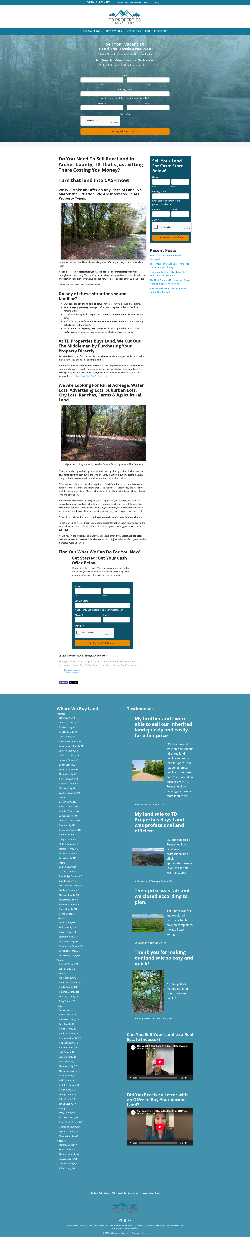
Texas (59, 1006)
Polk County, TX (66, 1080)
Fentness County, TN (69, 977)
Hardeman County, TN (70, 982)
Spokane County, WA (69, 1131)
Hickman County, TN (69, 992)
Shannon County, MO (69, 853)
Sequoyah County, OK (69, 950)
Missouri (61, 797)
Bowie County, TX (67, 1014)
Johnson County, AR (68, 760)
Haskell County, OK (68, 932)
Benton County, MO (68, 806)
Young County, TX (67, 1103)
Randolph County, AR (69, 783)
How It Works (114, 31)
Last (148, 84)
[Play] (130, 1078)
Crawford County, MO (69, 820)
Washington (62, 1108)
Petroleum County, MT (70, 904)
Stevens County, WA (68, 1136)
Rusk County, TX (67, 1089)
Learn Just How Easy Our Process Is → (88, 376)
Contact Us (160, 31)
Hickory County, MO (68, 834)
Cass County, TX (66, 1024)
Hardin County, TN (68, 987)
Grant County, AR (67, 736)
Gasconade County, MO (70, 830)
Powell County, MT (68, 909)
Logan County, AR (67, 764)
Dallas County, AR (67, 727)
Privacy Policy (146, 1193)
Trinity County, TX (67, 1094)
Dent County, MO (67, 825)
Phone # (102, 103)
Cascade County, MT (69, 871)
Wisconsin (61, 1141)
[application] (160, 1061)
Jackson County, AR (68, 750)
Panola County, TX (68, 1075)
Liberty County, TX (68, 1061)
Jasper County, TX (67, 1057)
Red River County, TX (69, 1085)
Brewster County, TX (69, 1019)
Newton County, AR (68, 779)
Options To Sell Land (100, 1193)
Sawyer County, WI (68, 1159)
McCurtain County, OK (69, 955)
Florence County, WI (68, 1145)
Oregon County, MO (68, 839)
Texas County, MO (67, 858)
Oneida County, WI (68, 1163)
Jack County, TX (66, 1052)
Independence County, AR (71, 746)
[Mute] (186, 1078)
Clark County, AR (67, 718)
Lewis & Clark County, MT (71, 885)
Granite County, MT (68, 881)
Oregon (60, 960)
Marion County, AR (68, 774)
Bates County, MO (67, 802)
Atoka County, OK (67, 927)
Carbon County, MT (68, 867)
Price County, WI (67, 1168)
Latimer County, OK (68, 936)
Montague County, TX (69, 1071)
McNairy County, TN (68, 996)
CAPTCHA (125, 114)
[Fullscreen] (190, 1078)
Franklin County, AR (68, 732)
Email (148, 103)
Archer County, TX (67, 1010)
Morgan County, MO (68, 848)
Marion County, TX (68, 1066)
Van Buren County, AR (69, 793)
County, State (125, 89)
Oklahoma (62, 918)
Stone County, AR (67, 788)
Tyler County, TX (67, 1099)
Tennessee (62, 973)
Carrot (144, 1233)
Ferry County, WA (67, 1112)
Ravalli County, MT (68, 913)
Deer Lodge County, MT (70, 876)
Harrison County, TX (68, 1033)
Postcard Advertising (72, 672)
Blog (157, 2)
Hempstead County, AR (70, 741)
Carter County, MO (68, 816)
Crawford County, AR (69, 722)
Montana (61, 863)
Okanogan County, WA (69, 1126)
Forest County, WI (67, 1149)
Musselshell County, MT (70, 899)
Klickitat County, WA (68, 1117)
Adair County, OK (67, 922)
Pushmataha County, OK (71, 946)
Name (125, 75)
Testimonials (133, 31)
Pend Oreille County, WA (70, 1122)
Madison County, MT (69, 890)
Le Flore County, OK (68, 941)
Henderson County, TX (70, 1038)
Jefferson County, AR (69, 755)
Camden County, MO (69, 811)
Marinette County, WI (69, 1154)
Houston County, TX (68, 1047)
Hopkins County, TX (68, 1042)
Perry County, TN (67, 1001)
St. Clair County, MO (68, 844)
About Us (148, 2)
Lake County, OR (67, 969)
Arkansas (61, 714)
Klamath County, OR (69, 964)
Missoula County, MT (69, 895)
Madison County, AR (68, 769)
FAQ (147, 31)
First (102, 84)
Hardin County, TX (67, 1028)
